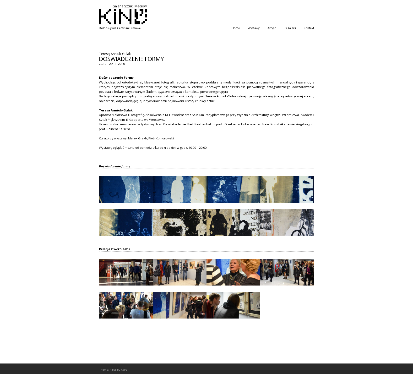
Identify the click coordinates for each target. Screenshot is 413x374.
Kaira (124, 369)
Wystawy (254, 28)
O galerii (290, 28)
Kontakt (309, 28)
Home (236, 28)
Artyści (272, 28)
